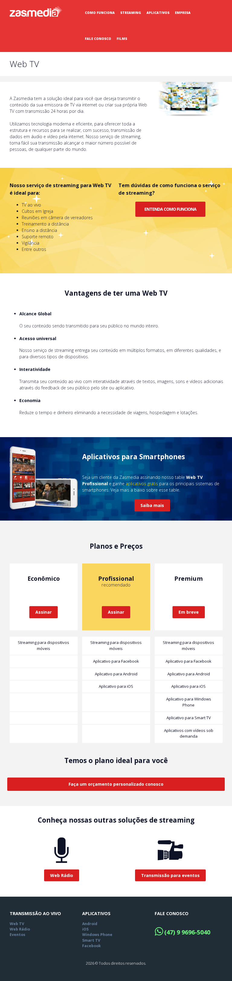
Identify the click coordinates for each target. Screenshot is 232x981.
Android (89, 923)
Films (122, 39)
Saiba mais (152, 505)
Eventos (17, 934)
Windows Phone (97, 934)
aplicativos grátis (142, 483)
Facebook (91, 945)
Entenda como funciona (170, 209)
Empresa (183, 13)
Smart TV (91, 940)
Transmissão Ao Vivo (35, 913)
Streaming (130, 13)
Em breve (189, 612)
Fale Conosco (98, 39)
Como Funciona (100, 13)
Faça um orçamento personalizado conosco (116, 784)
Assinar (43, 612)
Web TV (17, 923)
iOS (85, 929)
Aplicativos (158, 13)
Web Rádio (20, 929)
